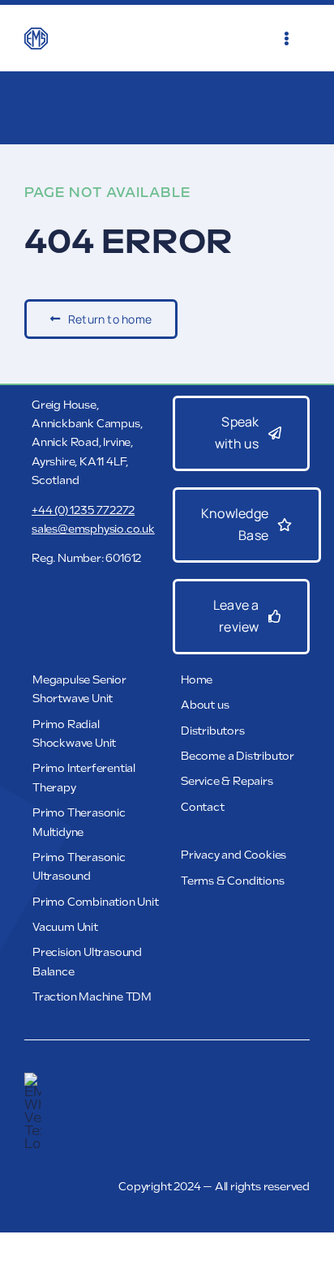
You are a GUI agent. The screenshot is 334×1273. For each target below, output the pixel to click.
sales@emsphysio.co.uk (93, 529)
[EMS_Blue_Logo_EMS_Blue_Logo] (36, 33)
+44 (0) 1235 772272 (83, 510)
